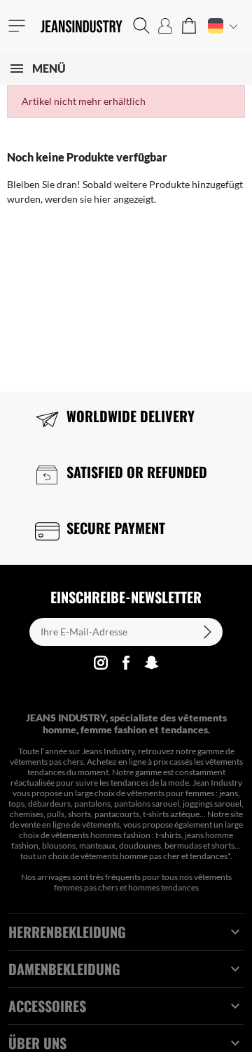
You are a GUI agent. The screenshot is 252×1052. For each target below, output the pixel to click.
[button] (141, 26)
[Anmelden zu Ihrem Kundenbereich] (165, 26)
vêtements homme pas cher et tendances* (155, 856)
